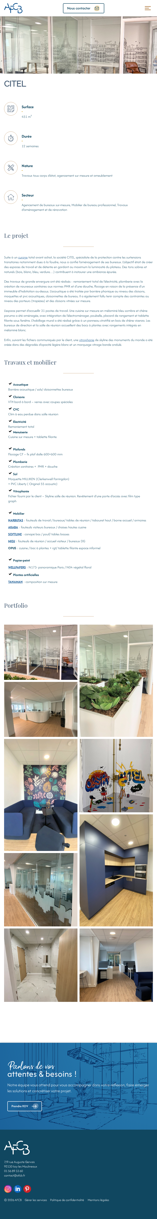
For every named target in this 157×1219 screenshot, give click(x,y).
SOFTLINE (15, 534)
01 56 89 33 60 (13, 1171)
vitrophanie (86, 340)
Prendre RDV (19, 1106)
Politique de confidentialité (67, 1200)
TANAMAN (15, 581)
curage (23, 257)
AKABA (13, 527)
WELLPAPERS (17, 567)
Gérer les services (36, 1200)
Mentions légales (98, 1200)
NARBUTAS (15, 520)
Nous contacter (78, 8)
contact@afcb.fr (14, 1175)
